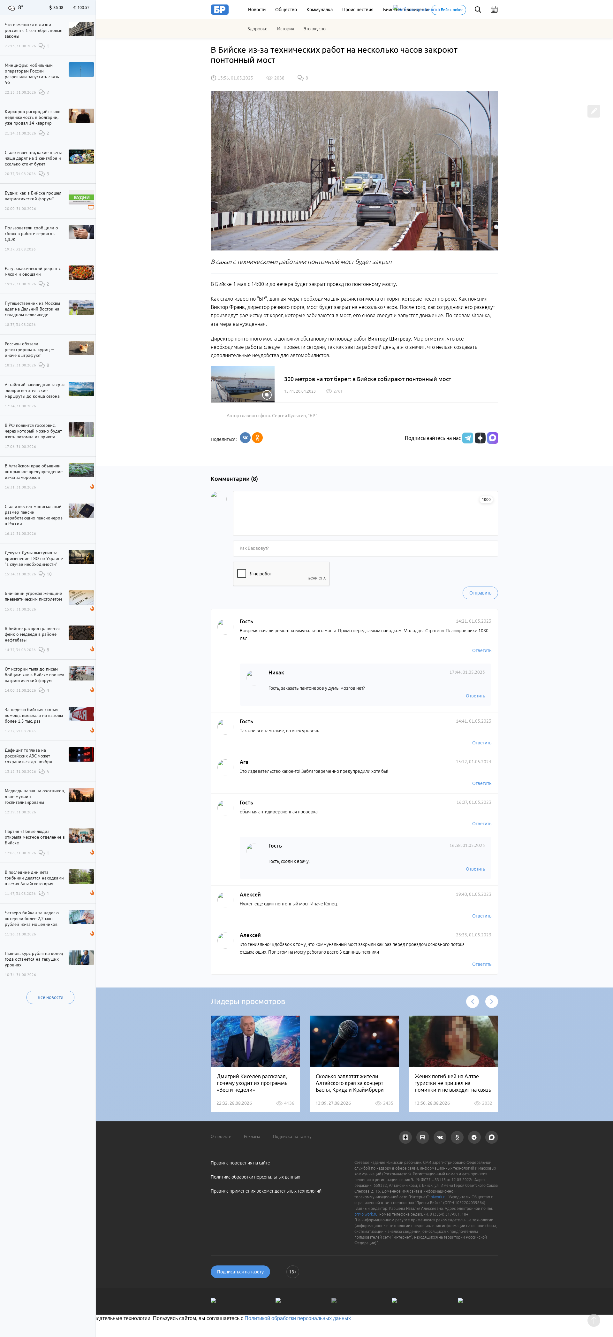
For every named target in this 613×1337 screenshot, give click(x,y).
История (285, 28)
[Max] (492, 438)
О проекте (221, 1136)
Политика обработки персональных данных (255, 1176)
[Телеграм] (467, 438)
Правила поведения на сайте (240, 1162)
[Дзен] (479, 438)
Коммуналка (319, 9)
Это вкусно (315, 28)
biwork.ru (439, 1197)
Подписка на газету (292, 1136)
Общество (286, 9)
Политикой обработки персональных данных (298, 1318)
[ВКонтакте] (245, 437)
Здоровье (257, 28)
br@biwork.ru (365, 1214)
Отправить (480, 593)
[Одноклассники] (257, 437)
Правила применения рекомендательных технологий (266, 1191)
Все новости (50, 997)
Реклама (252, 1136)
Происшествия (358, 9)
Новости (257, 9)
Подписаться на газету (240, 1271)
